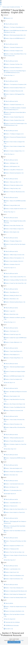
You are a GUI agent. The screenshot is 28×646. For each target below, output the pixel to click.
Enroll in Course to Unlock (14, 642)
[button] (1, 1)
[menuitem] (1, 3)
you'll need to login (19, 640)
